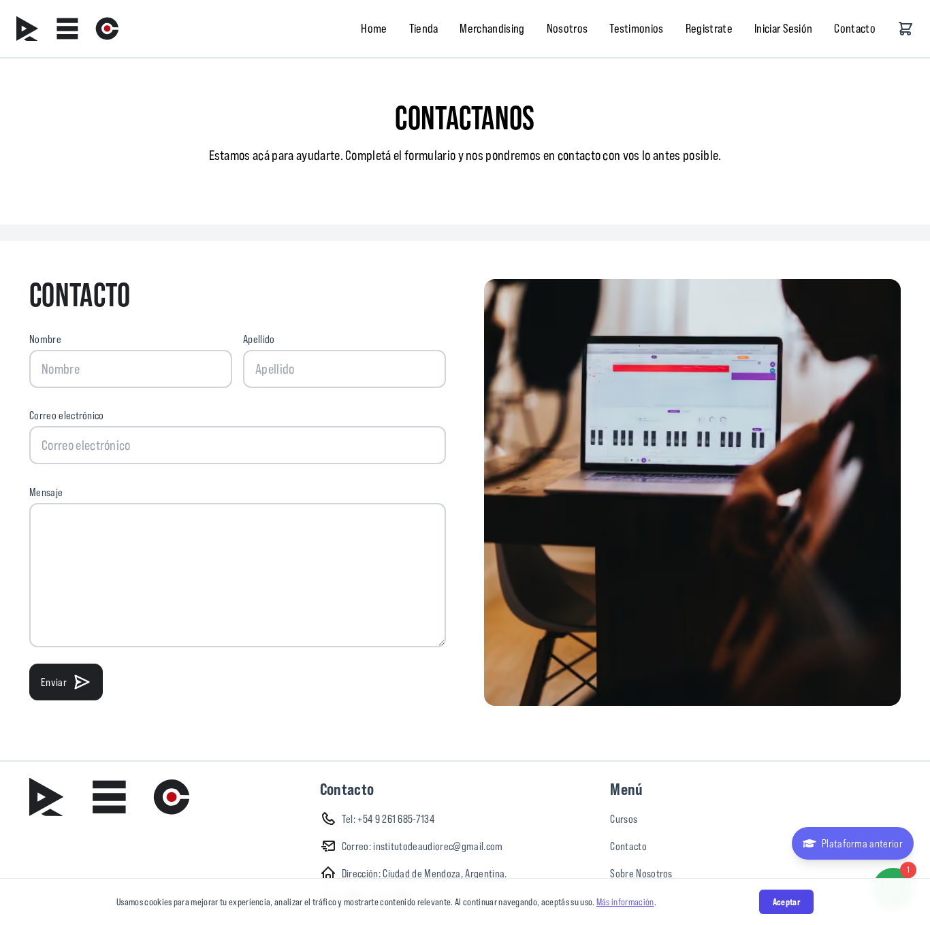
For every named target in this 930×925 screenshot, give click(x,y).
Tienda (423, 28)
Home (374, 28)
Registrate (709, 28)
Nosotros (567, 28)
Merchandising (492, 28)
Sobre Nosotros (641, 873)
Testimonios (636, 28)
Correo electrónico (66, 415)
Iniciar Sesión (783, 28)
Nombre (45, 339)
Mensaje (46, 492)
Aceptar (786, 901)
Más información (625, 901)
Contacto (855, 28)
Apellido (259, 339)
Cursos (623, 819)
